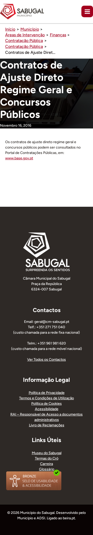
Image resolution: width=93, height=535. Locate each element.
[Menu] (87, 11)
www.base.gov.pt (19, 158)
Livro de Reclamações (46, 425)
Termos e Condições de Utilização (46, 398)
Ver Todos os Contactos (46, 359)
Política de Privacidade (47, 393)
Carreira (46, 464)
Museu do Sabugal (46, 453)
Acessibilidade (46, 409)
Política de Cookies (46, 403)
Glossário (46, 469)
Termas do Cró (46, 458)
